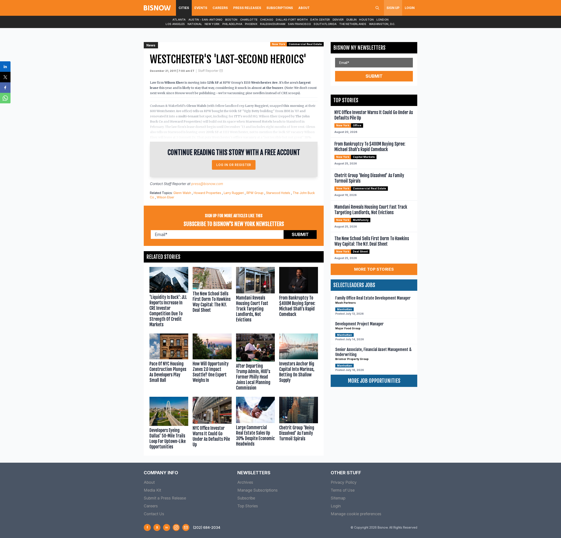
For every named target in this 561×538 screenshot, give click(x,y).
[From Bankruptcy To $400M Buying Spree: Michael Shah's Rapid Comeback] (298, 298)
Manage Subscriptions (257, 490)
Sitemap (338, 498)
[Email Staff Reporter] (221, 70)
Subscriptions (279, 8)
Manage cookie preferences (356, 514)
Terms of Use (343, 490)
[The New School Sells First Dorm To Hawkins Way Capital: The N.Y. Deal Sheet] (212, 298)
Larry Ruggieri (234, 193)
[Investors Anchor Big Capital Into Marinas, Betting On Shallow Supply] (298, 363)
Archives (245, 482)
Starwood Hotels (278, 193)
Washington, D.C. (382, 24)
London (382, 19)
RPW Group (255, 193)
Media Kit (152, 490)
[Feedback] (185, 527)
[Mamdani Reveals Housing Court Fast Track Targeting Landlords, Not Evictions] (255, 298)
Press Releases (247, 8)
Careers (220, 8)
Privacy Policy (344, 482)
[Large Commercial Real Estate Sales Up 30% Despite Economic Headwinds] (255, 424)
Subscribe (246, 498)
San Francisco (299, 24)
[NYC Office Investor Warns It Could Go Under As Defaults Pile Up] (212, 424)
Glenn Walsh (182, 193)
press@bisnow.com (207, 184)
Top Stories (247, 506)
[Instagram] (176, 527)
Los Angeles (175, 24)
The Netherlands (352, 24)
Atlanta (179, 19)
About (304, 8)
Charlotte (249, 19)
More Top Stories (374, 269)
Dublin (351, 19)
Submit (300, 234)
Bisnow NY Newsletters (359, 47)
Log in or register (233, 165)
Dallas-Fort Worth (292, 19)
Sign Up (393, 8)
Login (410, 8)
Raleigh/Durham (272, 24)
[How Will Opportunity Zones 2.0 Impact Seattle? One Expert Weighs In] (212, 363)
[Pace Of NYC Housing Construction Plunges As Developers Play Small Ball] (168, 363)
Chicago (266, 19)
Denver (338, 19)
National (195, 24)
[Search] (377, 8)
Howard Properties (207, 193)
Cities (184, 8)
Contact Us (154, 514)
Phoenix (251, 24)
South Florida (325, 24)
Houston (366, 19)
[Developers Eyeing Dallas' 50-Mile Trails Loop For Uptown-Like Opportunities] (168, 424)
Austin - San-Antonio (205, 19)
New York (212, 24)
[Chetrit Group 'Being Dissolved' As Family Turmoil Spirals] (298, 424)
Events (200, 8)
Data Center (320, 19)
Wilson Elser (165, 197)
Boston (231, 19)
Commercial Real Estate (305, 44)
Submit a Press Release (165, 498)
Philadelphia (232, 24)
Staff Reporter (208, 70)
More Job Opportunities (374, 380)
